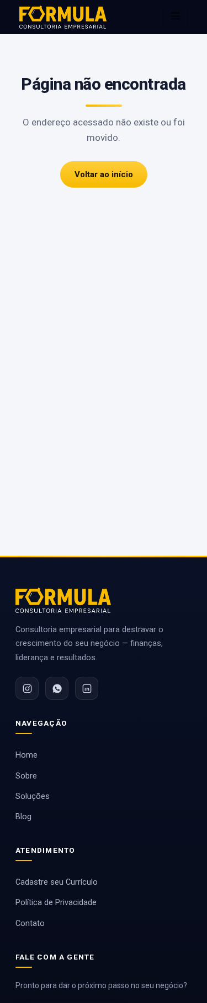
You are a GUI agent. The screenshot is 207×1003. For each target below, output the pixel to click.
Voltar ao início (104, 174)
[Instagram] (27, 688)
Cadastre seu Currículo (56, 882)
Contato (30, 923)
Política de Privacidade (56, 902)
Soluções (32, 796)
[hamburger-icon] (175, 17)
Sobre (26, 776)
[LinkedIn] (86, 688)
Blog (23, 816)
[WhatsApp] (56, 688)
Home (26, 755)
